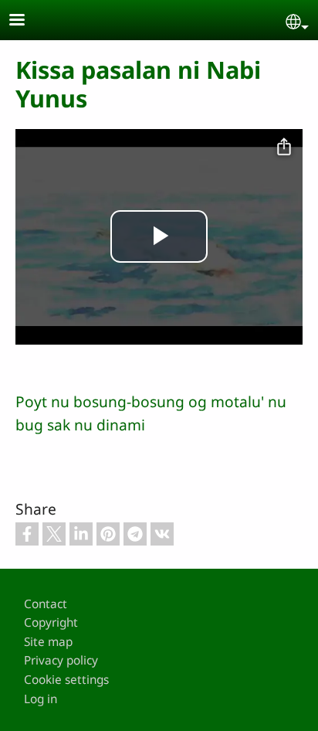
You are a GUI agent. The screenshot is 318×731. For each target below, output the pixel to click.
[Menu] (26, 21)
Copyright (51, 622)
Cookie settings (66, 680)
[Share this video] (284, 147)
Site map (48, 642)
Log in (40, 699)
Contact (45, 604)
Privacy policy (61, 660)
